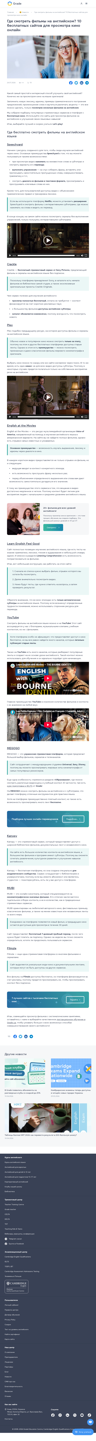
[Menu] (86, 3)
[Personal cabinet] (81, 3)
